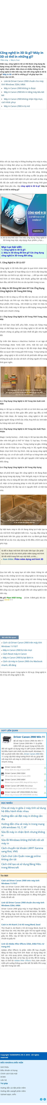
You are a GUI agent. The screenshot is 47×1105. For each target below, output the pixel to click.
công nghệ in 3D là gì (30, 186)
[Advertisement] (23, 24)
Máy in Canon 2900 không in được (20, 88)
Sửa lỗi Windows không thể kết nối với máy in (22, 841)
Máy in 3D (7, 74)
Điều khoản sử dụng (9, 1070)
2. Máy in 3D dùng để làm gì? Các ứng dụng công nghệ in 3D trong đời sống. (22, 254)
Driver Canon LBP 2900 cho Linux (19, 786)
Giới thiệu (5, 1067)
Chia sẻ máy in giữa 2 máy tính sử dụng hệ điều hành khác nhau (23, 809)
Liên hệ (4, 1080)
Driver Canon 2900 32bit (15, 773)
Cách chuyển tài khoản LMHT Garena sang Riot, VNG (22, 849)
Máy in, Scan (15, 60)
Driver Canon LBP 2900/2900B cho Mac (21, 792)
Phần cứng (4, 60)
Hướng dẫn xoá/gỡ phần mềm (13, 1091)
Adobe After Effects (22, 960)
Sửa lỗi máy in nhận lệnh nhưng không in (23, 833)
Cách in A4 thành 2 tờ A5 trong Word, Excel (20, 924)
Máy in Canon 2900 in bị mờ (17, 106)
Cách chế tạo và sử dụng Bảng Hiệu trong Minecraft (21, 865)
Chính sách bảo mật (9, 1073)
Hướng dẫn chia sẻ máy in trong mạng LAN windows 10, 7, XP (22, 825)
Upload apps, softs (8, 1094)
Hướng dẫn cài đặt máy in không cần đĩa (22, 817)
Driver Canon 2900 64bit (15, 779)
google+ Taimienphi (44, 1099)
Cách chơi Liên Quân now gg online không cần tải (21, 857)
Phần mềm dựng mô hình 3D (28, 559)
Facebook (41, 1099)
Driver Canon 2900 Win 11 (29, 737)
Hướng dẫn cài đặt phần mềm (13, 1088)
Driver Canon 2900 (32, 754)
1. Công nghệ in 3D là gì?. (13, 249)
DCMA (3, 1077)
